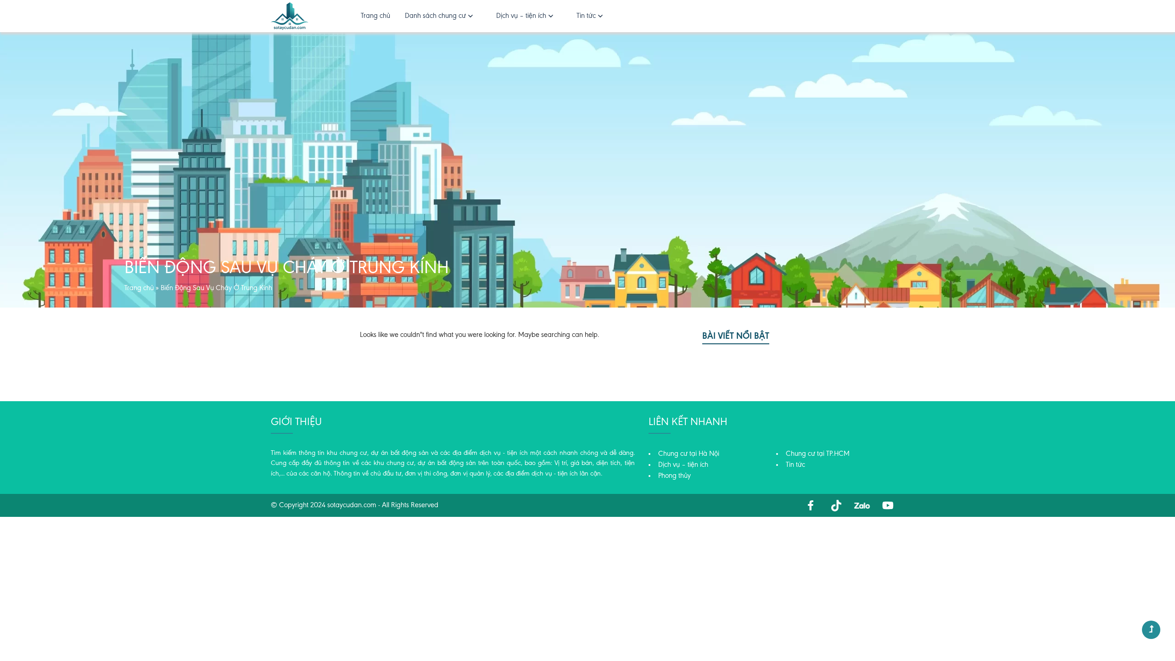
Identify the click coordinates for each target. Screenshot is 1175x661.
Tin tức (586, 16)
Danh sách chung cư (435, 16)
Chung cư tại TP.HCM (818, 454)
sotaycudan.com (351, 505)
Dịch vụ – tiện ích (521, 16)
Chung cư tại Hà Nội (688, 454)
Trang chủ (375, 16)
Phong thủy (674, 476)
